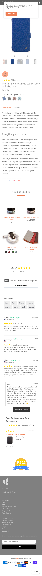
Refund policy (6, 513)
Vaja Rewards (6, 525)
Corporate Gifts (7, 511)
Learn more (11, 14)
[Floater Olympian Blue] (4, 99)
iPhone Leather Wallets (9, 507)
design (31, 307)
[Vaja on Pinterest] (8, 493)
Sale (3, 504)
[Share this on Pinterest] (14, 180)
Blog (3, 502)
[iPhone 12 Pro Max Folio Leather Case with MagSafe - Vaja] (21, 34)
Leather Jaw (11, 247)
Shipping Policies (7, 520)
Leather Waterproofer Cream (11, 219)
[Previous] (15, 55)
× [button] (36, 4)
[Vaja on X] (13, 493)
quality (7, 307)
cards (16, 307)
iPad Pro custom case (15, 434)
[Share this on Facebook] (9, 180)
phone (21, 303)
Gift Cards (5, 509)
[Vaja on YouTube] (15, 493)
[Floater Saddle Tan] (14, 99)
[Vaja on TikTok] (10, 493)
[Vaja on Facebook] (3, 493)
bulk (23, 307)
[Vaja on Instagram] (5, 493)
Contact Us (5, 531)
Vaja (13, 303)
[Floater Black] (9, 99)
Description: (6, 108)
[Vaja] (11, 482)
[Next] (27, 55)
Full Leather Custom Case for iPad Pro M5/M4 (10, 447)
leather (30, 303)
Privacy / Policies (7, 518)
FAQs (4, 527)
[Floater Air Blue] (19, 99)
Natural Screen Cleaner (31, 248)
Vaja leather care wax (31, 218)
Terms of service (7, 522)
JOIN (19, 547)
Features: (16, 108)
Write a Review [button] (22, 286)
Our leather (5, 500)
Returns (4, 529)
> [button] (21, 409)
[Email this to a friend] (19, 180)
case (6, 303)
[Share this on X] (4, 180)
